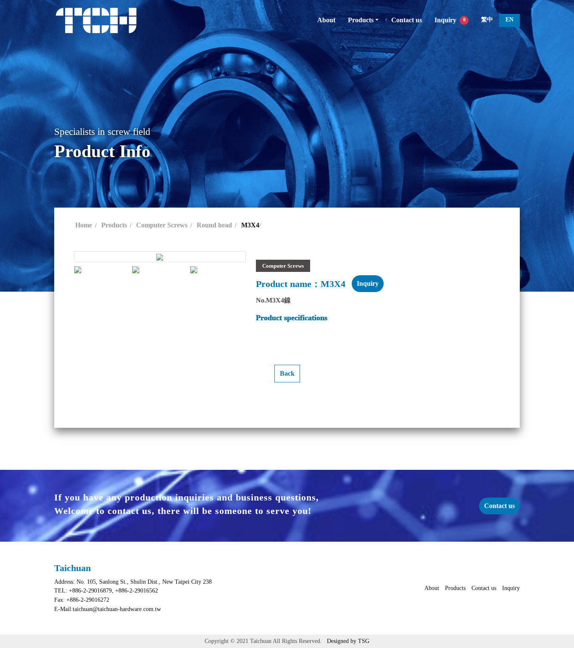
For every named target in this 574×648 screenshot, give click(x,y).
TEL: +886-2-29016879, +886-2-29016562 (106, 590)
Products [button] (361, 20)
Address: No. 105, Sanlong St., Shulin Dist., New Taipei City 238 (133, 581)
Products (114, 225)
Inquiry (450, 20)
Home (83, 225)
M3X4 (250, 225)
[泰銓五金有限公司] (96, 20)
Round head (214, 225)
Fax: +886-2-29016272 (81, 599)
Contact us (406, 20)
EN (509, 19)
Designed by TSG (348, 640)
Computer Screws (161, 225)
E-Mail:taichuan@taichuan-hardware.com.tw (107, 609)
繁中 (487, 19)
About (326, 20)
